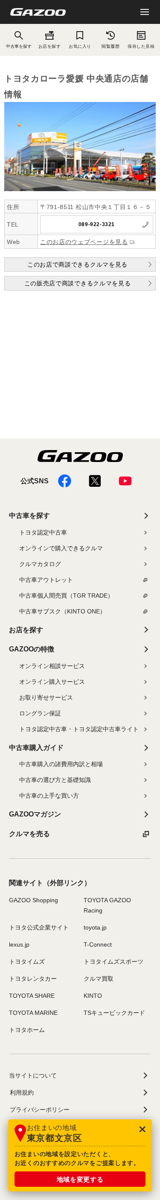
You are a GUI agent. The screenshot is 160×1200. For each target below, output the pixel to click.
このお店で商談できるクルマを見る (77, 264)
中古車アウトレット (46, 579)
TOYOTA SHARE (32, 995)
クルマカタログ (40, 564)
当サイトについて (33, 1075)
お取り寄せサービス (46, 697)
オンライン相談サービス (52, 665)
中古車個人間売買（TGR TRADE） (66, 595)
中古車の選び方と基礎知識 (55, 779)
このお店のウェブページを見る (84, 241)
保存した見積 (141, 46)
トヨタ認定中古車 (43, 532)
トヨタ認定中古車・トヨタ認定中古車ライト (79, 729)
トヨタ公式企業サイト (39, 927)
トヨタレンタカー (33, 978)
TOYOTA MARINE (33, 1012)
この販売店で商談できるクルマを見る (77, 283)
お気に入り (80, 46)
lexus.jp (19, 944)
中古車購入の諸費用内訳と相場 (61, 764)
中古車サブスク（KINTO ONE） (62, 611)
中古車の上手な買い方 (49, 795)
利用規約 (22, 1092)
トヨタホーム (27, 1029)
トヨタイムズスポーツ (113, 961)
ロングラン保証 (40, 713)
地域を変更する (80, 1179)
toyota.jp (95, 927)
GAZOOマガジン (35, 814)
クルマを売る (29, 833)
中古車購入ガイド (36, 747)
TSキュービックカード (114, 1012)
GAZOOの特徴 (31, 649)
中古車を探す (29, 515)
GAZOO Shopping (33, 900)
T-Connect (98, 944)
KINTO (93, 995)
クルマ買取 (98, 978)
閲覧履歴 (110, 46)
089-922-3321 (97, 224)
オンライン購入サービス (52, 681)
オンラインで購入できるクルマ (61, 548)
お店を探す (49, 46)
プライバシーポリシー (40, 1109)
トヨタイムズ (27, 961)
